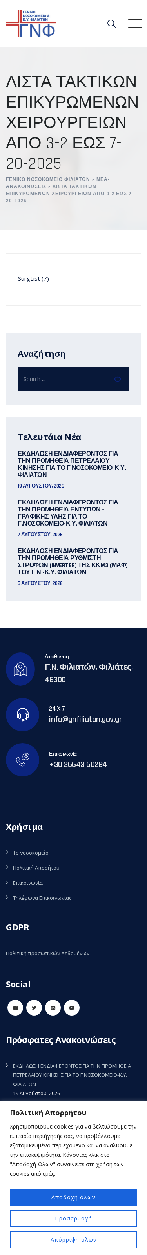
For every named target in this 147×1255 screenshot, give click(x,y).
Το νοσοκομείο (31, 852)
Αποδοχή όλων (73, 1197)
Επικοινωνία (28, 882)
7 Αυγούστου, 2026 (40, 535)
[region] (73, 1178)
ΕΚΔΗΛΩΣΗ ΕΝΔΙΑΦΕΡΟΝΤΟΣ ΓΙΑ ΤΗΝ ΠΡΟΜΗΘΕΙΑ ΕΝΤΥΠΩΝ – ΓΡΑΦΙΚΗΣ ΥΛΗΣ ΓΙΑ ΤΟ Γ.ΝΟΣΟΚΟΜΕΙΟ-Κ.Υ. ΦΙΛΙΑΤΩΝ (68, 513)
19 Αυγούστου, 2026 (41, 486)
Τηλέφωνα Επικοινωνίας (42, 897)
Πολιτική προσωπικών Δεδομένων (47, 953)
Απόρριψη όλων (74, 1239)
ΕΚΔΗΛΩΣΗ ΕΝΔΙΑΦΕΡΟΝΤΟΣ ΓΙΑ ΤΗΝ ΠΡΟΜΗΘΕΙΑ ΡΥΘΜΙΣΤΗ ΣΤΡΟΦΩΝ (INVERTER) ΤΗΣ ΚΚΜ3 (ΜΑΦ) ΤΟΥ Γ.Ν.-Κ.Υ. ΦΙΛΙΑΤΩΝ (73, 562)
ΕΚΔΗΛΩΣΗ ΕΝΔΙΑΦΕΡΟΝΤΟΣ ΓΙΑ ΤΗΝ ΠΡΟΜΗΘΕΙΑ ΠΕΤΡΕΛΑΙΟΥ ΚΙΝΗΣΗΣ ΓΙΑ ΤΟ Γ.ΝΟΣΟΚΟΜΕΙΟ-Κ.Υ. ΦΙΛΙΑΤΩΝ (72, 465)
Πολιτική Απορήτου (36, 867)
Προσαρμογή (73, 1218)
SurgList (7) (33, 278)
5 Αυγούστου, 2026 (40, 583)
